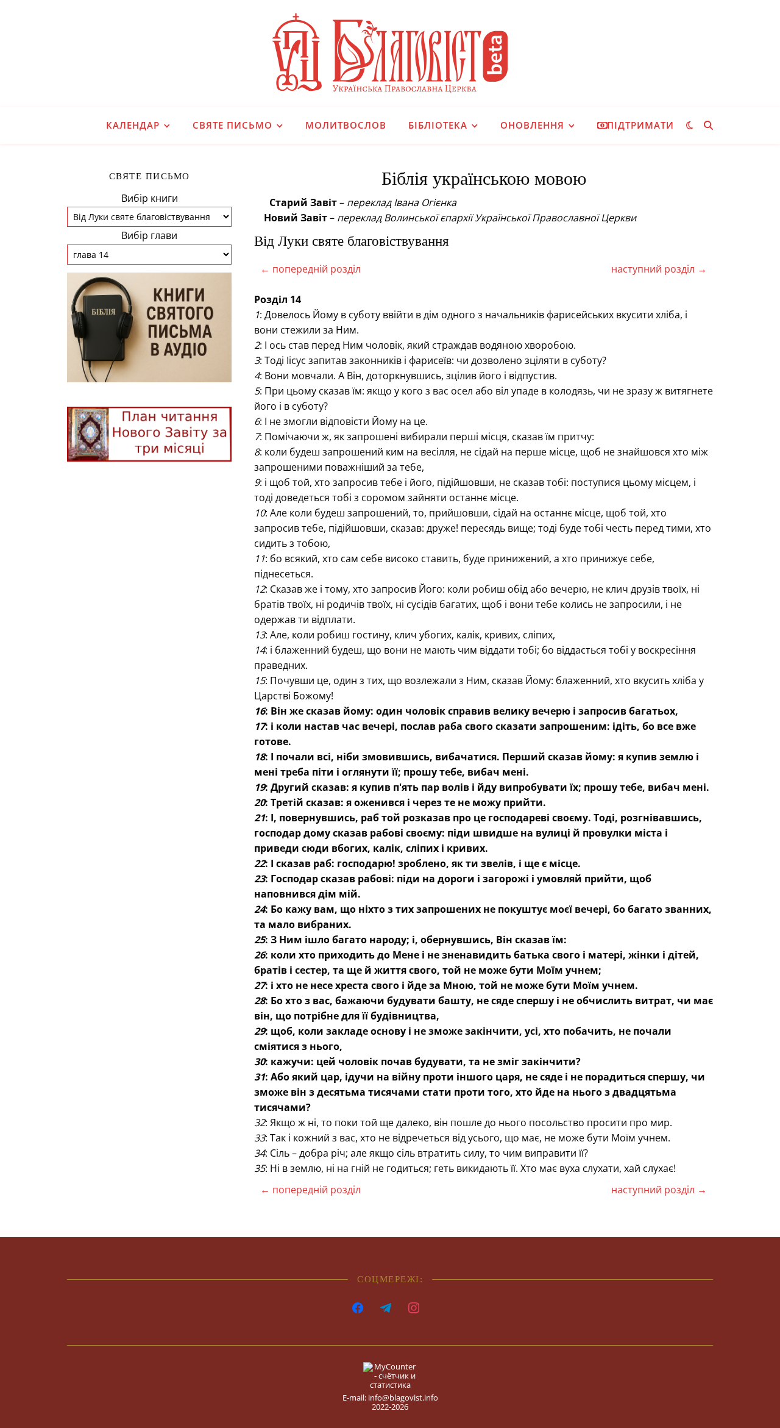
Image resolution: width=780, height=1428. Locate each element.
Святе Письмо (232, 125)
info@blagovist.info (403, 1397)
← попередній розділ (310, 269)
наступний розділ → (659, 269)
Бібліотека (437, 125)
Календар (133, 125)
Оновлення (532, 125)
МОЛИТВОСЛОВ (345, 125)
